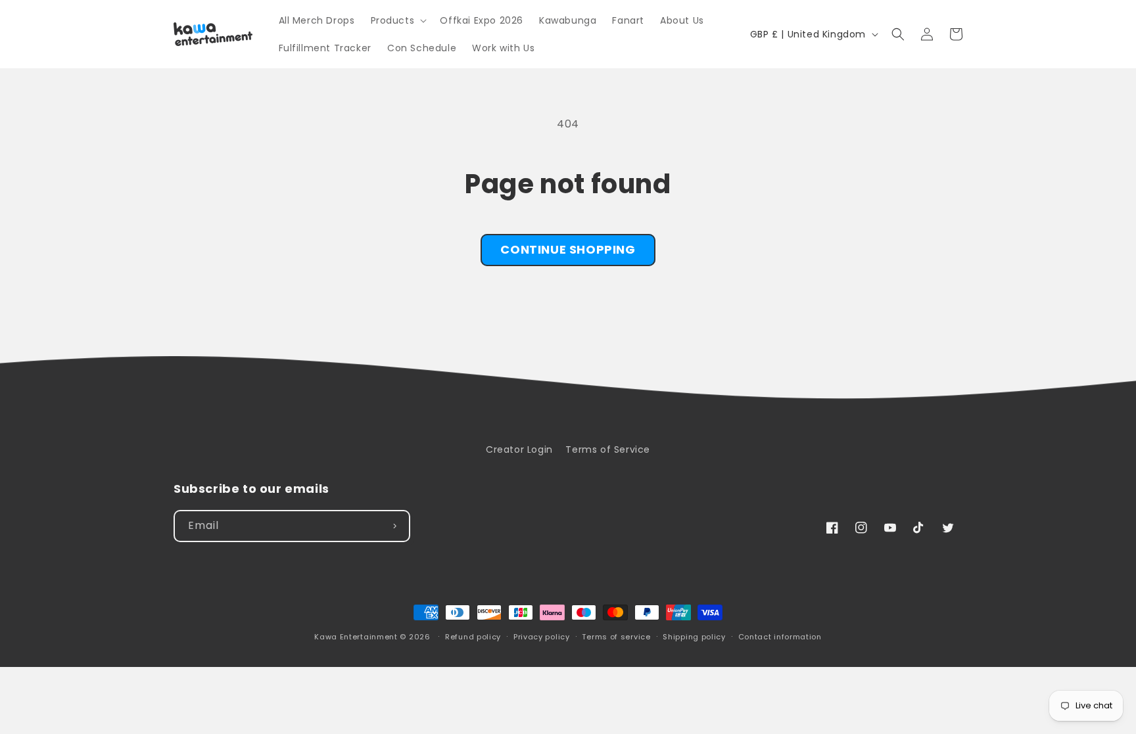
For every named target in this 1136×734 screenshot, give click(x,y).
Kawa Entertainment (357, 636)
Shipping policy (694, 636)
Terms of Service (607, 449)
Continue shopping (567, 249)
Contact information (780, 636)
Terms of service (616, 636)
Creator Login (519, 449)
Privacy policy (541, 636)
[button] (398, 20)
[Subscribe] (394, 526)
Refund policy (473, 636)
